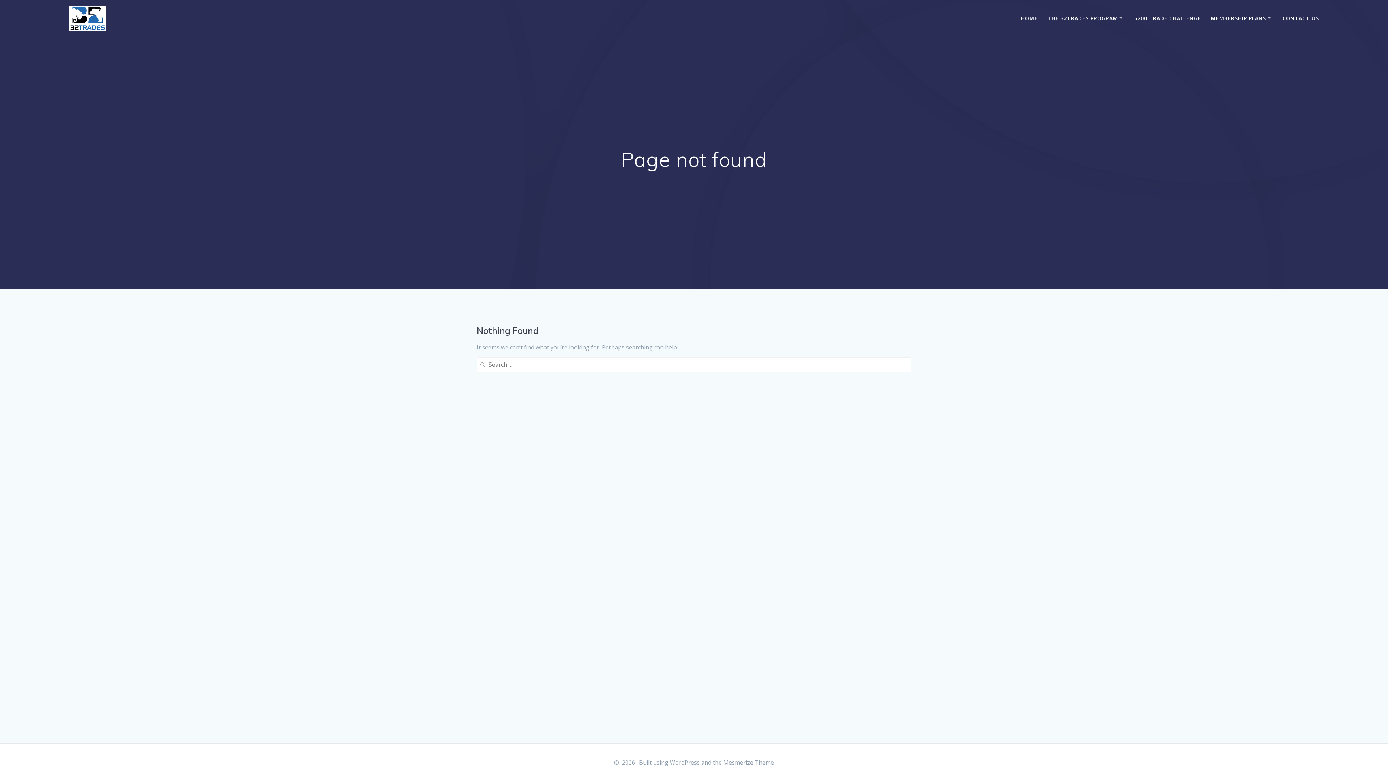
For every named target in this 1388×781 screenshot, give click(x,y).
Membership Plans (1238, 18)
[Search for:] (694, 364)
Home (1029, 18)
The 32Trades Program (1083, 18)
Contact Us (1300, 18)
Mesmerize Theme (748, 763)
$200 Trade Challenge (1167, 18)
